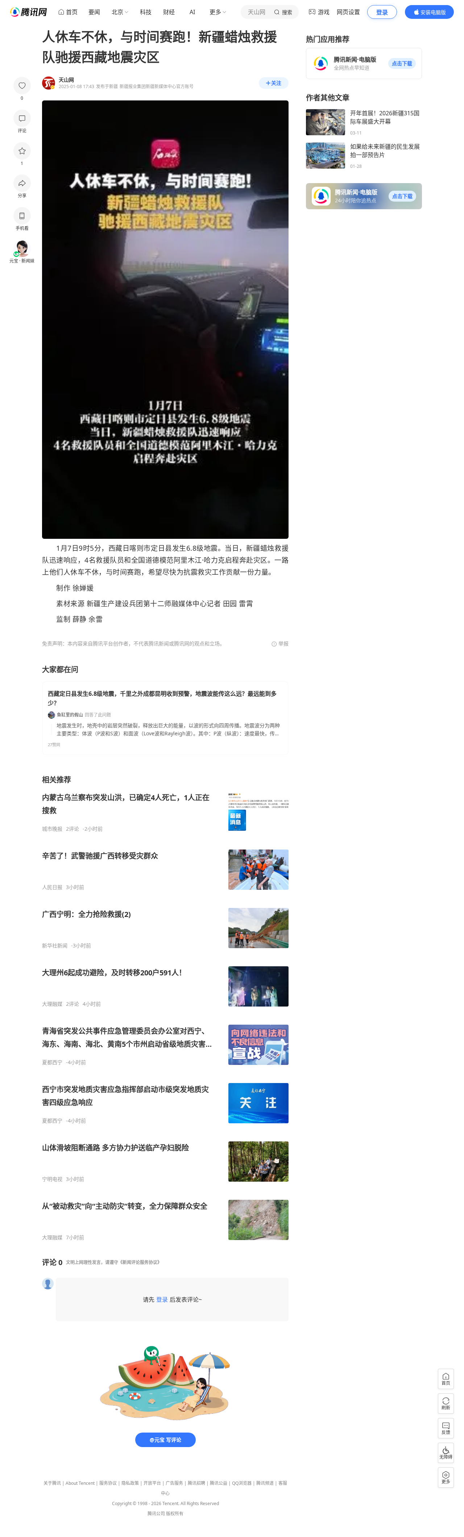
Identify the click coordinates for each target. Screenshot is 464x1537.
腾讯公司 (156, 1514)
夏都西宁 (52, 1062)
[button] (402, 63)
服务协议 (108, 1483)
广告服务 (174, 1483)
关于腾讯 (52, 1483)
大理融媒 (52, 1004)
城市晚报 (52, 828)
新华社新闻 (54, 945)
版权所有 (174, 1514)
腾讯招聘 (196, 1483)
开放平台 (152, 1483)
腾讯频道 (265, 1483)
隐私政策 (130, 1483)
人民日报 (52, 887)
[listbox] (165, 1008)
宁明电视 (52, 1179)
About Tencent (80, 1483)
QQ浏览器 (242, 1483)
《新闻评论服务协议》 (140, 1262)
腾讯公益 (218, 1483)
